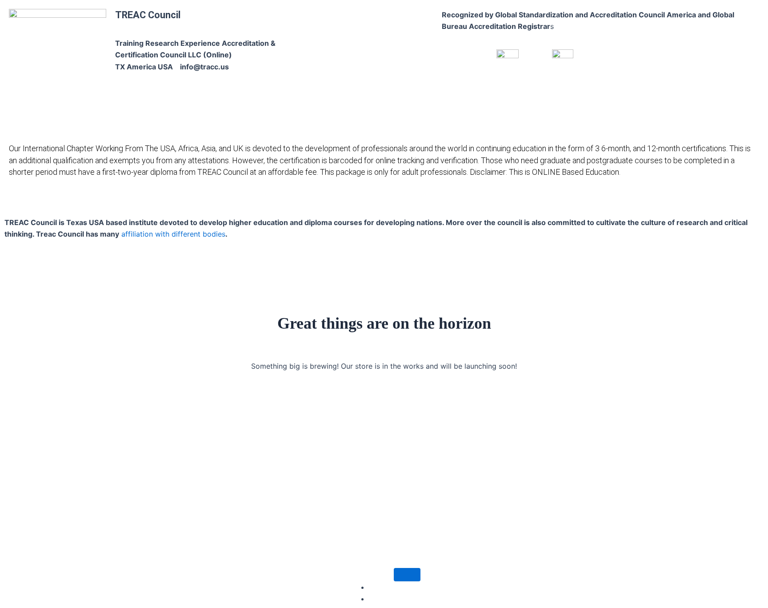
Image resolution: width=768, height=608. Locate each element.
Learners (238, 202)
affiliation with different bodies (172, 234)
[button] (196, 202)
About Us (194, 202)
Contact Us (600, 202)
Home (159, 202)
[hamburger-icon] (407, 574)
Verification (552, 202)
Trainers (504, 202)
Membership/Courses (371, 202)
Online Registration (448, 202)
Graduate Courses (297, 202)
